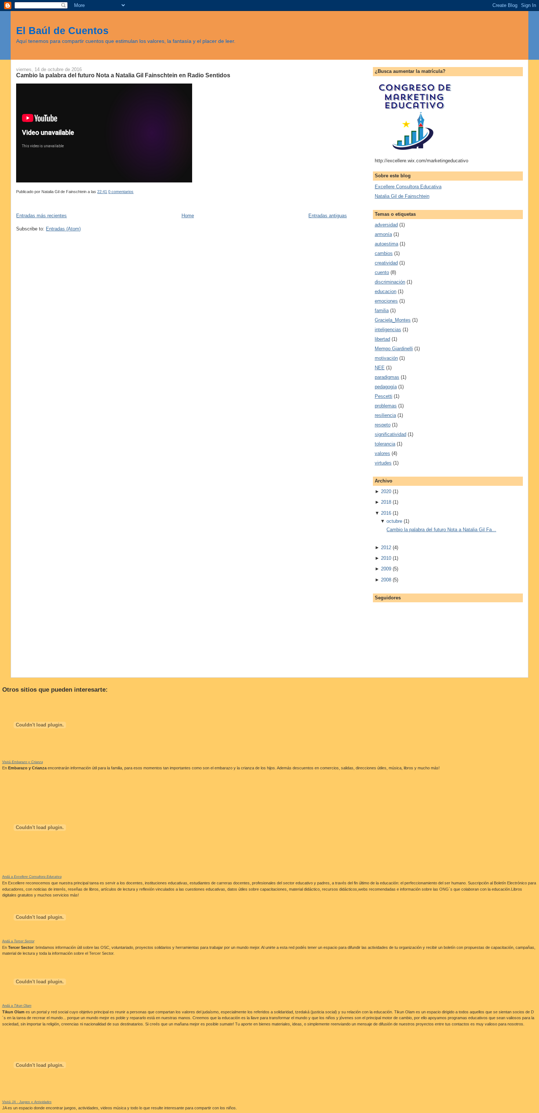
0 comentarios (120, 191)
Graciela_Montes (393, 320)
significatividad (390, 434)
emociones (386, 301)
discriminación (390, 282)
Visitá (22, 762)
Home (188, 215)
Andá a (32, 877)
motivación (386, 358)
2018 (386, 502)
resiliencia (385, 415)
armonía (383, 234)
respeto (382, 425)
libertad (382, 339)
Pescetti (383, 396)
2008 (386, 580)
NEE (380, 367)
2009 (386, 569)
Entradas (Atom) (63, 229)
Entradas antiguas (327, 215)
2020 (386, 491)
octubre (394, 521)
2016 (386, 513)
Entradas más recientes (41, 215)
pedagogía (386, 386)
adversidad (386, 225)
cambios (384, 253)
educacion (385, 291)
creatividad (386, 263)
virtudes (383, 463)
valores (382, 453)
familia (382, 310)
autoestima (386, 244)
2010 (386, 558)
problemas (386, 405)
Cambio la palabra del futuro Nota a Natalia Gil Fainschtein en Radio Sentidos (123, 75)
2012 (386, 547)
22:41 (102, 191)
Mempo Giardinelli (394, 348)
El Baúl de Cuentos (62, 30)
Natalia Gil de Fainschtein (402, 196)
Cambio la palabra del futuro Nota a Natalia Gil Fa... (441, 529)
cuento (382, 272)
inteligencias (388, 329)
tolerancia (385, 444)
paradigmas (387, 377)
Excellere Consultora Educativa (408, 186)
